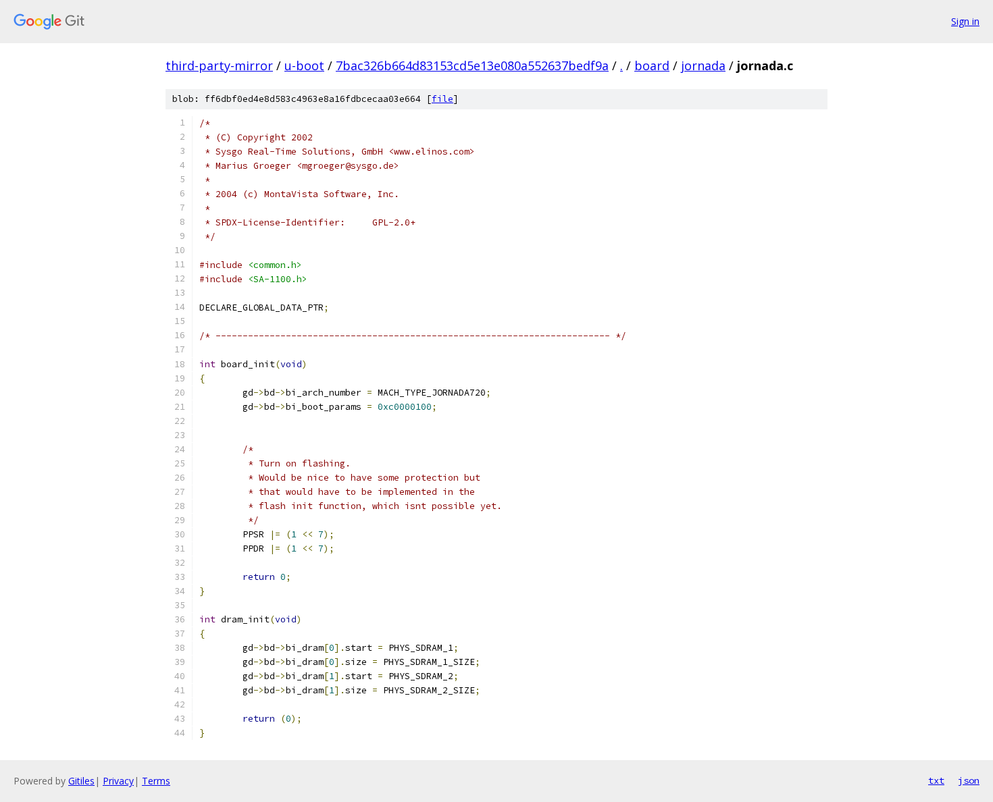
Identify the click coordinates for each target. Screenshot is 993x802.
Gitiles (81, 780)
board (651, 65)
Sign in (965, 21)
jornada (703, 65)
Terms (156, 780)
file (442, 99)
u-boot (304, 65)
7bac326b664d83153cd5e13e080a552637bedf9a (472, 65)
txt (936, 780)
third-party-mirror (219, 65)
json (968, 780)
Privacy (118, 780)
